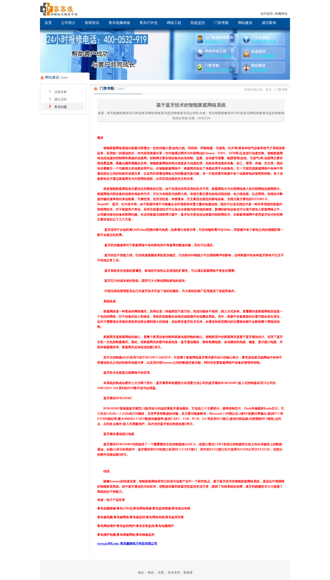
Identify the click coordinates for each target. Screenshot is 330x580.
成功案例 (269, 23)
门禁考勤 (221, 23)
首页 (48, 23)
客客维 (188, 572)
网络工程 (174, 23)
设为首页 (267, 13)
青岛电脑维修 (119, 23)
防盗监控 (198, 23)
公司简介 (68, 23)
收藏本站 (281, 13)
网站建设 (245, 23)
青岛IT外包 (148, 23)
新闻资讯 (92, 23)
